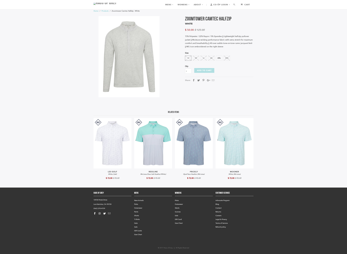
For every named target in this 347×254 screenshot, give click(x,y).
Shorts (136, 215)
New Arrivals (139, 200)
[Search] (234, 5)
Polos (136, 204)
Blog (217, 204)
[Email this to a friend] (213, 80)
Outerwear (138, 208)
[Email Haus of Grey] (109, 213)
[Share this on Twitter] (198, 80)
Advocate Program (223, 200)
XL (211, 58)
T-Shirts (137, 219)
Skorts (177, 208)
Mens (169, 4)
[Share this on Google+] (208, 80)
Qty (186, 66)
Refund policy (221, 227)
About (198, 4)
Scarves (178, 212)
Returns (218, 212)
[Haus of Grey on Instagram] (99, 213)
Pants (136, 212)
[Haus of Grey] (112, 4)
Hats (136, 223)
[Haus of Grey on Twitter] (104, 213)
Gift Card (178, 219)
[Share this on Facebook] (193, 80)
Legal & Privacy (221, 219)
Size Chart (138, 234)
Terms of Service (222, 223)
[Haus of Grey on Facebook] (95, 213)
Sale (135, 227)
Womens (183, 4)
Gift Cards (138, 231)
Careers (218, 215)
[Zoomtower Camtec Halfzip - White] (129, 56)
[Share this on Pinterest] (203, 80)
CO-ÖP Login (221, 4)
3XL (227, 58)
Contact (218, 208)
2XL (219, 58)
